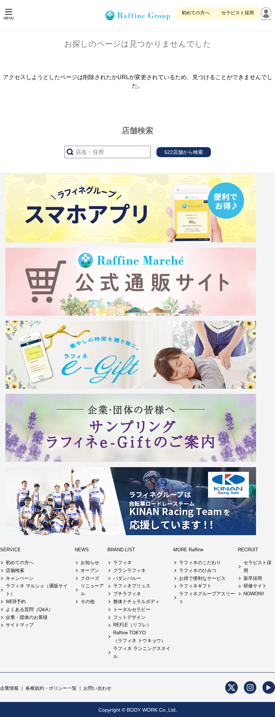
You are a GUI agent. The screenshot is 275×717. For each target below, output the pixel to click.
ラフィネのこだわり (200, 562)
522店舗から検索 (183, 152)
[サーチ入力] (107, 152)
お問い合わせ (97, 688)
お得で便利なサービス (202, 578)
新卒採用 (252, 578)
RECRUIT (248, 549)
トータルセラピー (131, 609)
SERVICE (10, 549)
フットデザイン (129, 617)
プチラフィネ (127, 593)
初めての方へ (195, 12)
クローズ (90, 578)
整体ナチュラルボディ (136, 601)
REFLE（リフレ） (132, 625)
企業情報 (9, 688)
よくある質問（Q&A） (29, 609)
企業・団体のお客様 (27, 617)
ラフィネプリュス (131, 585)
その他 (88, 601)
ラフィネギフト (195, 585)
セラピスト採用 (237, 12)
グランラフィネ (129, 570)
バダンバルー (127, 578)
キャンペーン (20, 578)
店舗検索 (15, 570)
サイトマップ (20, 625)
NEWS (82, 549)
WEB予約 (16, 601)
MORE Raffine (188, 549)
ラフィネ (122, 562)
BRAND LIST (121, 549)
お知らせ (90, 562)
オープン (90, 570)
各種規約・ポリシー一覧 (51, 688)
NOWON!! (253, 593)
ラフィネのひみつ (197, 570)
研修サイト (255, 585)
